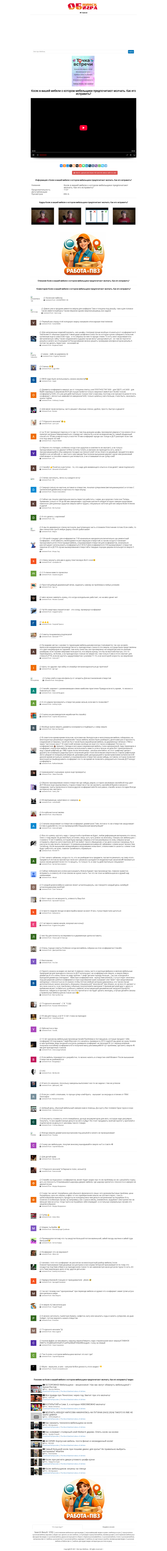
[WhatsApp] (99, 165)
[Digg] (77, 165)
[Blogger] (74, 165)
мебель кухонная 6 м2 (55, 1539)
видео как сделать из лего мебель (66, 1535)
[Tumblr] (93, 165)
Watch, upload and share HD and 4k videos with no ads (95, 173)
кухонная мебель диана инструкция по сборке (65, 1537)
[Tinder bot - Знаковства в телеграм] (83, 70)
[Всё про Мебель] (83, 5)
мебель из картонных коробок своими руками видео (106, 1539)
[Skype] (102, 165)
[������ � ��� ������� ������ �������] (83, 254)
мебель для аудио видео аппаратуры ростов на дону (92, 1541)
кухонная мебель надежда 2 (75, 1539)
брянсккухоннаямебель (92, 1537)
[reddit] (80, 165)
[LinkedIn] (86, 165)
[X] (70, 165)
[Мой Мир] (67, 165)
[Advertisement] (83, 32)
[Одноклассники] (64, 165)
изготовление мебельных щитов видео (69, 1532)
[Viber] (96, 165)
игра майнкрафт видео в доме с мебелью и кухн (103, 1532)
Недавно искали (108, 1527)
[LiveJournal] (89, 165)
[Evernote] (83, 165)
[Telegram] (105, 165)
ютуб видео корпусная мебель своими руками (97, 1535)
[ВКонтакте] (61, 165)
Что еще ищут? (57, 1527)
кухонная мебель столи (111, 1537)
